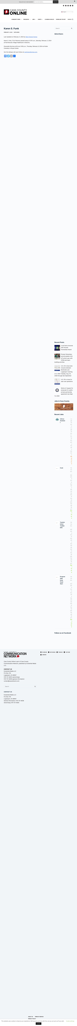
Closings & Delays (49, 19)
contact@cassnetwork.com (11, 681)
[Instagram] (65, 5)
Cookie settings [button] (70, 1021)
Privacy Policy (32, 1018)
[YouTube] (70, 5)
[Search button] (71, 28)
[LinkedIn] (72, 5)
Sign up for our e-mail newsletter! (26, 1)
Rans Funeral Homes (31, 37)
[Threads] (68, 5)
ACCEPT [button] (38, 1023)
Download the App (61, 19)
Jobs (33, 19)
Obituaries (16, 32)
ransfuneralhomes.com (30, 52)
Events (40, 19)
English (64, 11)
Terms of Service (39, 1016)
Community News (15, 19)
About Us (30, 1016)
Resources (26, 19)
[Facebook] (63, 5)
